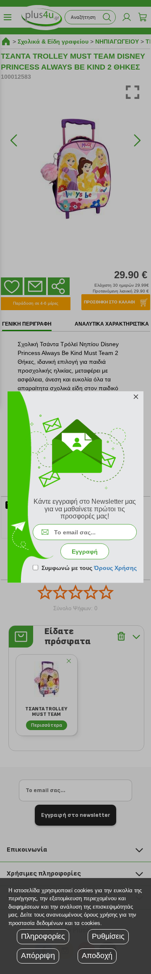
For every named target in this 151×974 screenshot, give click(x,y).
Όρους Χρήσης (115, 567)
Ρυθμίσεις (108, 936)
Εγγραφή (85, 551)
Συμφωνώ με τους (89, 567)
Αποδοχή (97, 955)
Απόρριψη (38, 955)
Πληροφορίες (43, 936)
